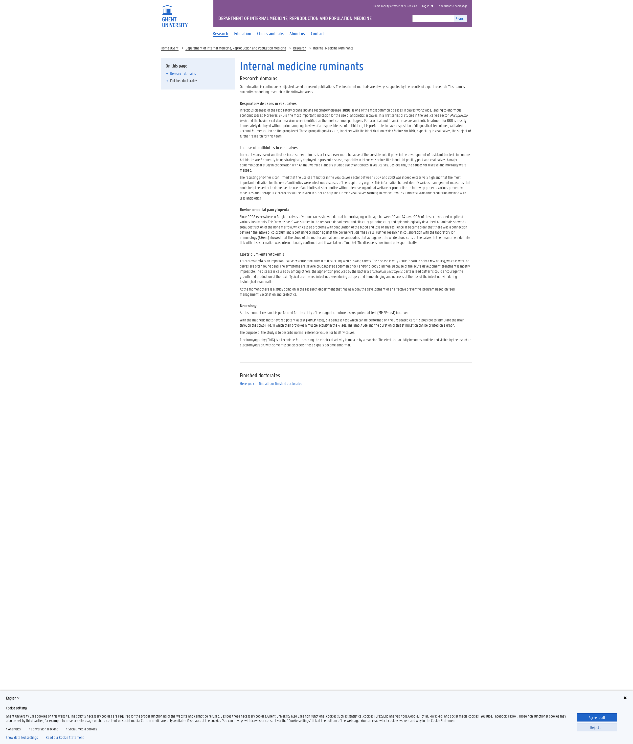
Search (460, 18)
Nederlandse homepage (453, 6)
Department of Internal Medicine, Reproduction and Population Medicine (235, 47)
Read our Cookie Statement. (65, 737)
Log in (425, 6)
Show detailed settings (22, 737)
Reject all (597, 727)
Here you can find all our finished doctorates (271, 383)
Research (299, 47)
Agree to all (597, 717)
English (11, 697)
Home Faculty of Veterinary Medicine (395, 6)
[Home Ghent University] (175, 13)
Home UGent (170, 47)
